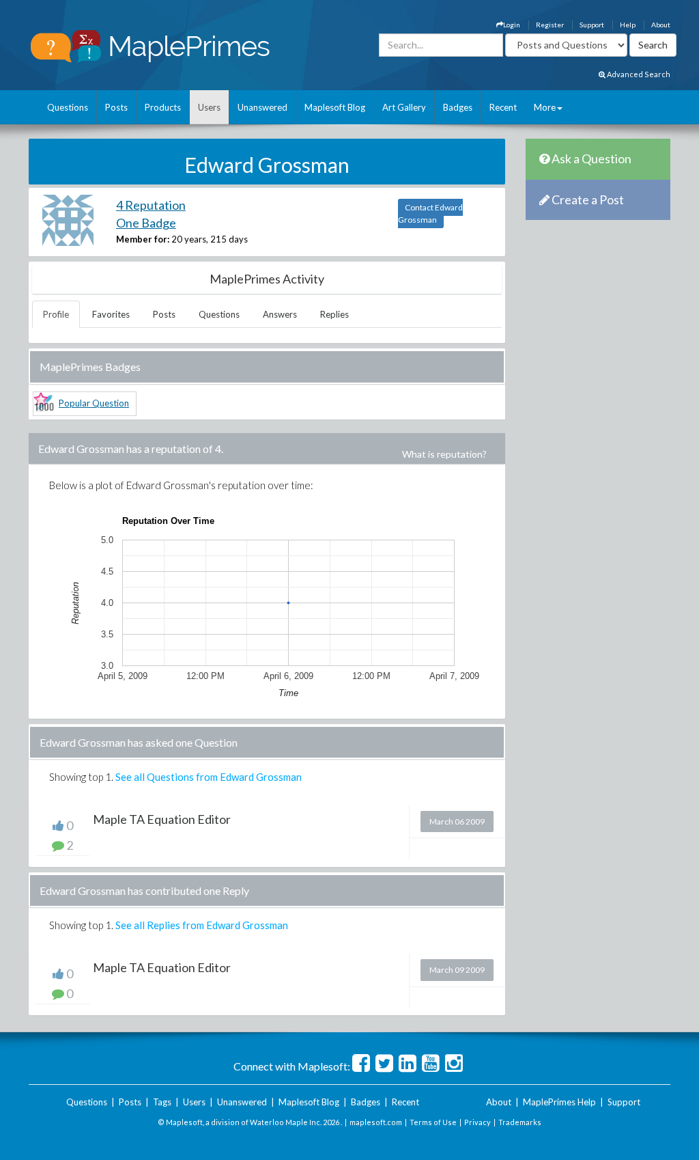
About (660, 24)
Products (163, 107)
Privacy (477, 1122)
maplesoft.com (376, 1122)
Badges (457, 107)
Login (511, 24)
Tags (162, 1101)
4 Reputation (151, 204)
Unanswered (262, 107)
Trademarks (519, 1122)
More (545, 107)
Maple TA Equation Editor (162, 819)
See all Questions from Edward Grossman (208, 777)
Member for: (142, 239)
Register (550, 24)
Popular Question (94, 403)
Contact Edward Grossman (430, 213)
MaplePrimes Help (559, 1101)
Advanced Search (637, 74)
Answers (280, 314)
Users (209, 107)
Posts (116, 107)
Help (628, 24)
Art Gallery (404, 107)
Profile (56, 314)
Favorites (111, 314)
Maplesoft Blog (334, 107)
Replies (334, 314)
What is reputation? (444, 454)
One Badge (146, 222)
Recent (503, 107)
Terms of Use (433, 1122)
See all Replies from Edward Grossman (201, 925)
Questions (67, 107)
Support (592, 24)
